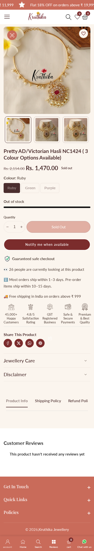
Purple (51, 189)
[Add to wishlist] (83, 33)
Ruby (13, 189)
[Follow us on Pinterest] (40, 343)
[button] (47, 244)
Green (32, 189)
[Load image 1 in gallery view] (18, 129)
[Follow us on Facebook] (8, 343)
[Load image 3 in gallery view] (75, 129)
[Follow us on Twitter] (18, 343)
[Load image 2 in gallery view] (47, 129)
